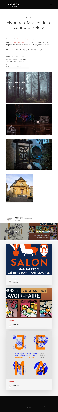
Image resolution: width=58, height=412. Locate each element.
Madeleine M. (19, 217)
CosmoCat (29, 407)
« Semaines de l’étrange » (23, 39)
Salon (16, 277)
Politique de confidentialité (37, 406)
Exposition (29, 18)
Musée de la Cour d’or (19, 42)
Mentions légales (27, 406)
